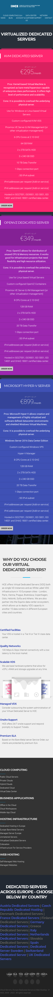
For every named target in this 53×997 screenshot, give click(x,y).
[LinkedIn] (26, 981)
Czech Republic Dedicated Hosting (25, 908)
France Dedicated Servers (19, 918)
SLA (15, 974)
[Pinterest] (32, 981)
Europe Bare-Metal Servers (12, 829)
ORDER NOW (6, 205)
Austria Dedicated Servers (19, 906)
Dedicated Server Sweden (23, 949)
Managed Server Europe (10, 833)
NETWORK (44, 15)
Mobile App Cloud (7, 812)
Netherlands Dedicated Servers (24, 936)
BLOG (11, 18)
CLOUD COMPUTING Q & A (12, 15)
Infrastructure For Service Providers (16, 848)
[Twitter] (15, 981)
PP (38, 974)
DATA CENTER (31, 15)
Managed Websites (8, 865)
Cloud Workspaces (8, 808)
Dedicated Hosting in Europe (12, 826)
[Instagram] (38, 981)
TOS (21, 974)
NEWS (3, 18)
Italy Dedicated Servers (18, 932)
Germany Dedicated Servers (22, 924)
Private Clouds (6, 780)
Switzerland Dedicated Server (21, 953)
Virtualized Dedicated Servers (13, 840)
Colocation (4, 844)
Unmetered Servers (8, 837)
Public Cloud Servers (9, 777)
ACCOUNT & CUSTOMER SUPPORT (28, 18)
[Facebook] (21, 981)
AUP (26, 974)
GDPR (32, 974)
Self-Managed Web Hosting (12, 861)
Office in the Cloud (8, 805)
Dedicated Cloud (7, 788)
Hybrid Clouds (6, 784)
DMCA (43, 974)
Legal (9, 974)
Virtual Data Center (8, 791)
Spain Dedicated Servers (19, 945)
